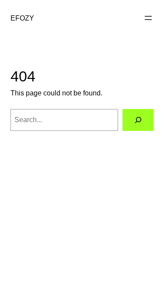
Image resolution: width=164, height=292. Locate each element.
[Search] (138, 120)
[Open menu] (148, 18)
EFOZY (22, 18)
